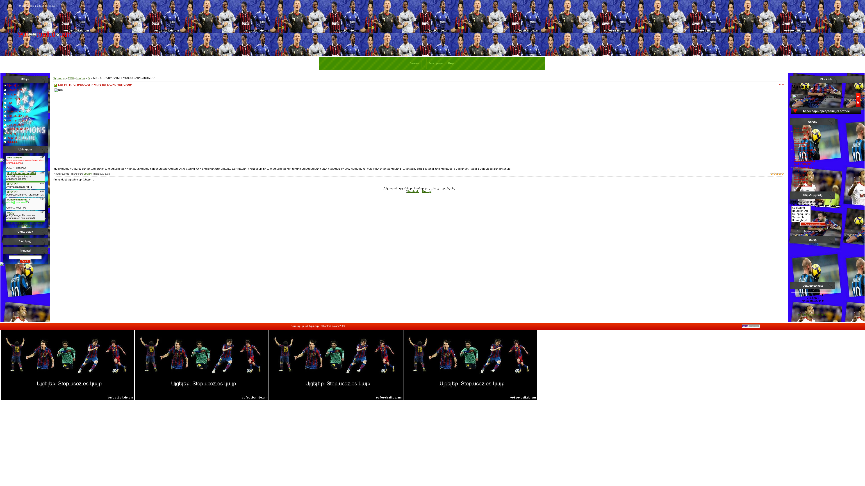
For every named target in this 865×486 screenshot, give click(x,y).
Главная (414, 63)
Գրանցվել (413, 191)
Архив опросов (819, 228)
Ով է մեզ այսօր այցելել (812, 314)
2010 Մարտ (801, 127)
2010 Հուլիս (801, 142)
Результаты (804, 228)
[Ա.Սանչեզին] (801, 220)
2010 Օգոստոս (803, 145)
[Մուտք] (2, 161)
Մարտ (80, 78)
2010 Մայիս (801, 135)
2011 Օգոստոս (803, 185)
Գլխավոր (59, 78)
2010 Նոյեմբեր (803, 156)
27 (89, 78)
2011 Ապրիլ (801, 174)
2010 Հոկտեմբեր (804, 153)
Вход (451, 63)
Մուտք (426, 191)
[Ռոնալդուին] (801, 211)
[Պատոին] (801, 217)
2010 (71, 78)
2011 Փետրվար (803, 167)
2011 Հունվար (802, 163)
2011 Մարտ (801, 171)
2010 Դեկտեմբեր (804, 160)
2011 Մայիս (801, 178)
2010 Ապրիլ (801, 131)
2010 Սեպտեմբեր (805, 149)
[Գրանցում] (2, 264)
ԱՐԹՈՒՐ (88, 174)
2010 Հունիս (801, 138)
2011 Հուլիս (801, 181)
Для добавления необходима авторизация (25, 224)
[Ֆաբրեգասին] (801, 214)
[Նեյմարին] (801, 207)
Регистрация (436, 63)
